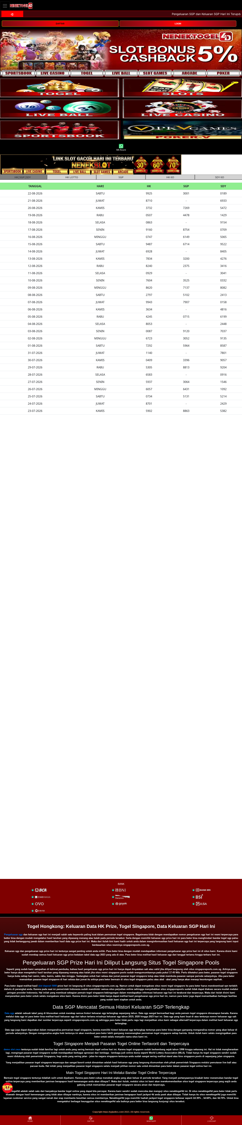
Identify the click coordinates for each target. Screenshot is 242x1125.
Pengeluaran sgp (13, 934)
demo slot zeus (12, 1049)
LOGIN (178, 23)
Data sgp (9, 1013)
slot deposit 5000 (47, 985)
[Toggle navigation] (5, 5)
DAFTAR (60, 23)
